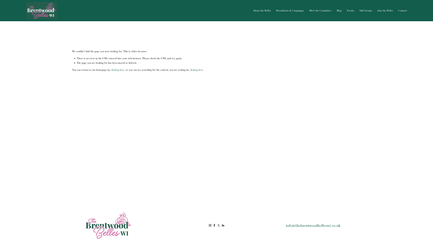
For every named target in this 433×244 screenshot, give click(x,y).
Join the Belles (385, 10)
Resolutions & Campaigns (290, 10)
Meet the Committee (320, 10)
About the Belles (262, 10)
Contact (402, 10)
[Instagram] (210, 225)
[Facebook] (214, 225)
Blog (339, 10)
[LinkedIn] (223, 225)
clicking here (117, 69)
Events (350, 10)
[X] (218, 225)
